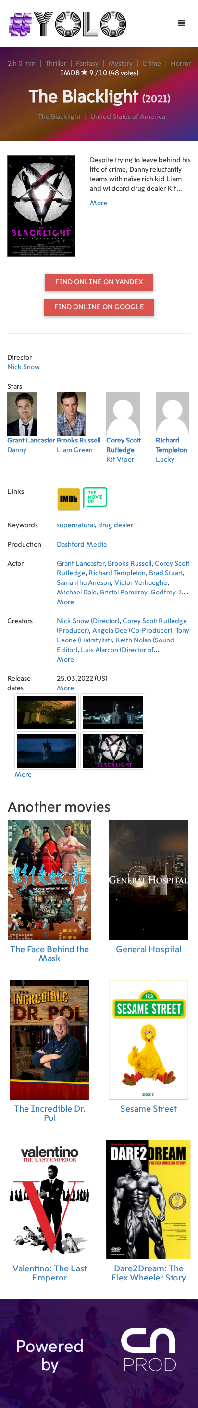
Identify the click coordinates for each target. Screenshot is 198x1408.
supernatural (76, 525)
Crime (151, 63)
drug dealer (115, 525)
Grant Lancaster (80, 563)
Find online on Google (99, 307)
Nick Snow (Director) (88, 621)
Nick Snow (23, 367)
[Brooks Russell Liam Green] (81, 472)
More (98, 203)
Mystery (120, 63)
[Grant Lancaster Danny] (32, 472)
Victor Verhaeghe (140, 583)
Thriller (55, 63)
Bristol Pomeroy (123, 592)
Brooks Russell (129, 563)
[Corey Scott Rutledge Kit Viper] (131, 472)
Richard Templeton (117, 573)
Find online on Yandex (99, 282)
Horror (181, 63)
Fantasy (87, 63)
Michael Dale (77, 592)
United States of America (127, 117)
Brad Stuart (166, 573)
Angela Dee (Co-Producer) (132, 631)
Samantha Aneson (84, 583)
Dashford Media (82, 544)
